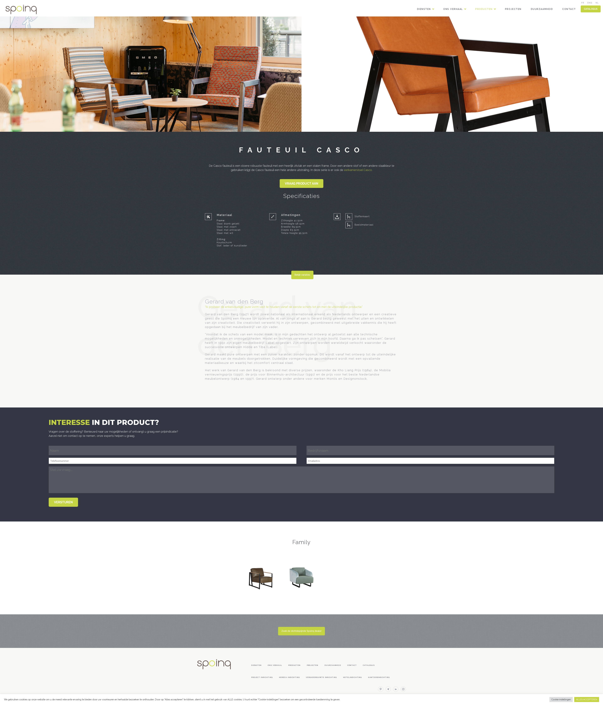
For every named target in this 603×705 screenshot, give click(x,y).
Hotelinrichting (352, 677)
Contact (569, 9)
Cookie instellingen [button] (561, 699)
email (388, 689)
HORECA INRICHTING (431, 30)
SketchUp (482, 54)
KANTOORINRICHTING (431, 22)
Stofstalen (484, 30)
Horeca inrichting (289, 677)
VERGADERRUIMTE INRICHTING (438, 54)
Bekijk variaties (302, 275)
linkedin (395, 689)
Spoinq (25, 9)
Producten (484, 9)
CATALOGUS (591, 9)
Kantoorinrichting (379, 677)
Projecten (513, 9)
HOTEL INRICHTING (430, 46)
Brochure (482, 38)
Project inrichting (262, 677)
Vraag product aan (301, 183)
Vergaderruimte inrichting (321, 677)
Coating (481, 46)
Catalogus (369, 665)
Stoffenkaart (362, 216)
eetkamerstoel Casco (358, 170)
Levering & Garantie (490, 70)
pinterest (380, 689)
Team (447, 22)
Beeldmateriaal (364, 224)
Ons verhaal (453, 9)
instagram (403, 689)
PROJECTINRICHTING (431, 38)
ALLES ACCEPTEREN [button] (586, 699)
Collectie (482, 22)
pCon (479, 62)
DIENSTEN (424, 9)
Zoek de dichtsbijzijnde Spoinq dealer (301, 631)
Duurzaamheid (542, 9)
